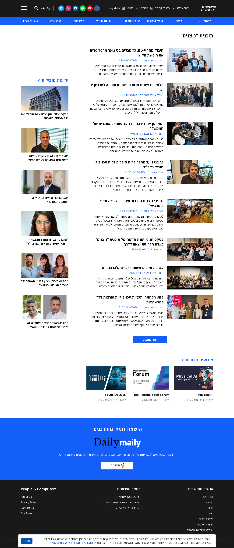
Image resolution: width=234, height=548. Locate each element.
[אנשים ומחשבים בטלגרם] (61, 8)
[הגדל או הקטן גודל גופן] (48, 8)
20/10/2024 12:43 (127, 307)
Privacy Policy (29, 502)
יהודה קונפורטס (155, 172)
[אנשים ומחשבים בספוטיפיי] (82, 8)
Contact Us (27, 508)
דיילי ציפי (158, 249)
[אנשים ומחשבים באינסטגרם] (68, 8)
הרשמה (115, 465)
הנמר (210, 513)
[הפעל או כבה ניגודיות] (43, 8)
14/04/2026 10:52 (127, 95)
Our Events (27, 513)
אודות (210, 508)
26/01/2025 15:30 (142, 249)
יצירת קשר (208, 496)
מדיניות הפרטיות (205, 524)
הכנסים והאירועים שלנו (128, 496)
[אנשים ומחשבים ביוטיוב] (89, 8)
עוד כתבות (149, 340)
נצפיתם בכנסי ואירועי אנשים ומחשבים (121, 502)
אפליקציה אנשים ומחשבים (199, 530)
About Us (26, 496)
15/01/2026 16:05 (139, 133)
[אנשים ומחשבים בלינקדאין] (75, 8)
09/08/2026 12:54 (127, 60)
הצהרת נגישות (206, 519)
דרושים (209, 502)
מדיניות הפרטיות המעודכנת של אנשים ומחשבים (74, 543)
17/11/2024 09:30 (139, 273)
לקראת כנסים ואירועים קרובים (125, 508)
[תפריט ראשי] (23, 8)
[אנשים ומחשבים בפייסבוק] (97, 8)
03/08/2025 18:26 (127, 211)
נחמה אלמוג (157, 133)
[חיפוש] (35, 8)
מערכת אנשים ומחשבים (151, 60)
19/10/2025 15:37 (134, 172)
